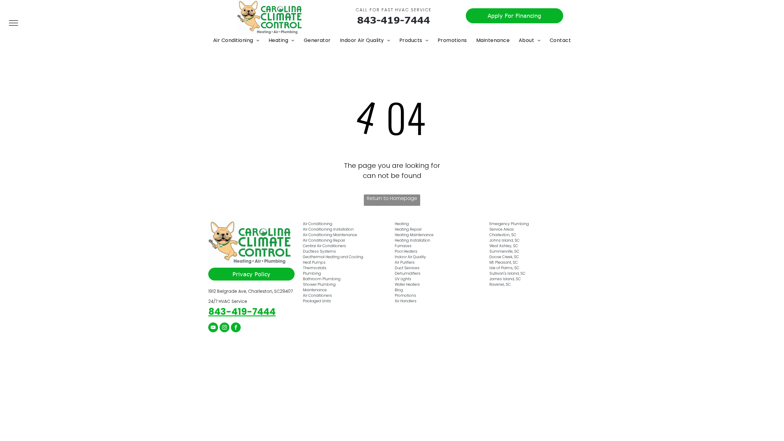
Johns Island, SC (504, 240)
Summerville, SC (504, 251)
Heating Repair (408, 229)
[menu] (13, 23)
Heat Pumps (314, 262)
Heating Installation (412, 240)
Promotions (405, 295)
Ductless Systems (319, 251)
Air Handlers (406, 300)
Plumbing (312, 273)
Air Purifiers (405, 262)
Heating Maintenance (414, 234)
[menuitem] (236, 40)
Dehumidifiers (407, 273)
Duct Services (407, 267)
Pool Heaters (406, 251)
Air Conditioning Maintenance (330, 234)
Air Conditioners (317, 295)
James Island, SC (505, 278)
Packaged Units (317, 300)
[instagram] (224, 328)
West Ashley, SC (503, 245)
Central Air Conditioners (324, 245)
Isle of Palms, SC (504, 267)
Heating (402, 223)
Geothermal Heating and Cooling (333, 256)
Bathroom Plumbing (322, 278)
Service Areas (501, 229)
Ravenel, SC (500, 284)
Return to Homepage (392, 198)
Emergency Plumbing (509, 223)
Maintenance (315, 289)
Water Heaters (407, 284)
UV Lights (403, 278)
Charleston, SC (502, 234)
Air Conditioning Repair (324, 240)
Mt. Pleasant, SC (503, 262)
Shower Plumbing (319, 284)
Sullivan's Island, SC (507, 273)
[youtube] (213, 328)
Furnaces (403, 245)
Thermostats (314, 267)
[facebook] (236, 328)
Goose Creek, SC (504, 256)
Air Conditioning (317, 223)
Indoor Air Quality (410, 256)
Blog (399, 289)
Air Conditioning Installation (328, 229)
